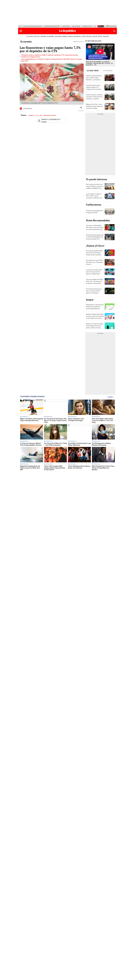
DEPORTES (77, 36)
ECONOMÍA (50, 36)
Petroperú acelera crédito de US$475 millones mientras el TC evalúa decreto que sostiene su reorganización (49, 56)
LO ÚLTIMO (29, 36)
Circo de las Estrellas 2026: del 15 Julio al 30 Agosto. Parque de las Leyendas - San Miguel (94, 253)
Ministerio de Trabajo (50, 115)
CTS (37, 115)
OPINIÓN (43, 36)
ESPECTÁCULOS (87, 36)
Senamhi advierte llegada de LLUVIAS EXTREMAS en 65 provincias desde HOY (95, 237)
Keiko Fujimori (76, 26)
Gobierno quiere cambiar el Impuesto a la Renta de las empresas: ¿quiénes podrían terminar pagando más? (94, 98)
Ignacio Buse (65, 26)
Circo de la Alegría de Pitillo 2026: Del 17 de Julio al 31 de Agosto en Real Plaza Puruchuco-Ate (94, 282)
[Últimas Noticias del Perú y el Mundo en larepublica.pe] (67, 31)
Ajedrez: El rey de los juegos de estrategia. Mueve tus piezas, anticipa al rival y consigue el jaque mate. (94, 326)
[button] (21, 31)
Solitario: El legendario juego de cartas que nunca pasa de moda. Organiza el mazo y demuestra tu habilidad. (95, 317)
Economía (26, 41)
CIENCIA (70, 36)
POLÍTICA (37, 36)
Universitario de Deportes (52, 26)
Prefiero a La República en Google (50, 121)
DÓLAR (95, 36)
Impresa (31, 115)
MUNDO (64, 36)
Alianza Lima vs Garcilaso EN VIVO (32, 26)
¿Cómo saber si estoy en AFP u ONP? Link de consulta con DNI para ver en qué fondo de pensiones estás (95, 198)
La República (27, 108)
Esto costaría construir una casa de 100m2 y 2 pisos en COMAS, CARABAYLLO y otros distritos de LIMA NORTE (94, 188)
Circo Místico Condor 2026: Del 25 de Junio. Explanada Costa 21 (94, 262)
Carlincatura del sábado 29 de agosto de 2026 (94, 211)
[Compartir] (81, 107)
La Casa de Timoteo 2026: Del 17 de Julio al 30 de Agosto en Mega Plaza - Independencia (94, 273)
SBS (41, 115)
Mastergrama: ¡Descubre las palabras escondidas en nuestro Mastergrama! (95, 306)
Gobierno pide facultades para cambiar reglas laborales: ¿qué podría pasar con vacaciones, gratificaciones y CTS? (94, 79)
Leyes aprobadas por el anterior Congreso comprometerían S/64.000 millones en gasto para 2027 (51, 60)
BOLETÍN (106, 36)
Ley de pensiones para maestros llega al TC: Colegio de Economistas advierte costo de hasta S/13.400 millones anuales (94, 89)
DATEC (100, 36)
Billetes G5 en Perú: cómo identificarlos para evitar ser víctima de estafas (94, 106)
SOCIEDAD (58, 36)
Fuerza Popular (87, 26)
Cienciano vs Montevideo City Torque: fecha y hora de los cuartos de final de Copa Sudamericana (94, 228)
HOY (20, 26)
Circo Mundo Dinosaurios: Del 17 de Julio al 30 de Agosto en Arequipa (94, 291)
